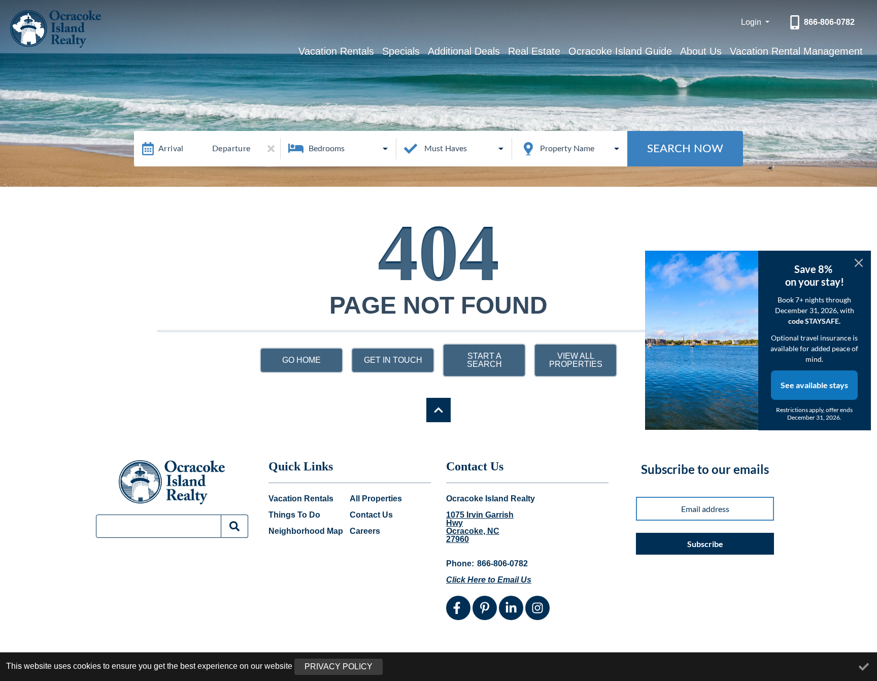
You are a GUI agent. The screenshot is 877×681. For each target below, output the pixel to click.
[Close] (859, 263)
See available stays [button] (814, 385)
